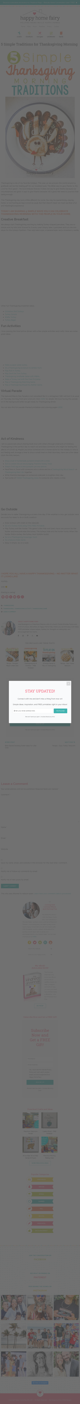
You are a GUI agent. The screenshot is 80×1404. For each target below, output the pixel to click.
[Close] (68, 684)
